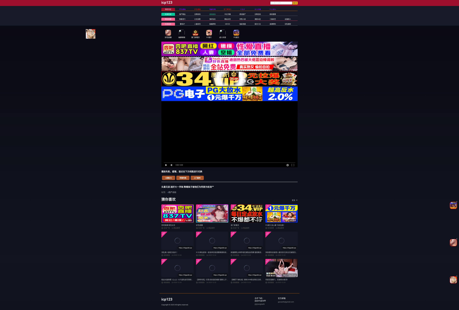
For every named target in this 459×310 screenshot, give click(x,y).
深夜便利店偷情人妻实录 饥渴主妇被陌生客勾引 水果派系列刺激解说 (290, 252)
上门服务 (197, 178)
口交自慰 (197, 19)
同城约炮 (183, 178)
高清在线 (168, 14)
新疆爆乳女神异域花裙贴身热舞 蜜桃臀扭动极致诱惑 (250, 252)
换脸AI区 (258, 19)
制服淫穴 (182, 19)
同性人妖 (243, 19)
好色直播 (199, 225)
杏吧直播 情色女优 (168, 225)
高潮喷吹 (273, 24)
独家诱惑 (243, 24)
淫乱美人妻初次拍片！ (169, 252)
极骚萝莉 (212, 24)
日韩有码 (197, 14)
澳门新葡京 (235, 225)
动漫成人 (288, 19)
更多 (293, 200)
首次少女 (258, 24)
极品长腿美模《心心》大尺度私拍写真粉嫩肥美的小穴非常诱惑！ (185, 280)
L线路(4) (168, 178)
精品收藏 (168, 19)
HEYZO (227, 24)
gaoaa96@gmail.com (286, 302)
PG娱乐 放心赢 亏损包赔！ (275, 225)
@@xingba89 (260, 304)
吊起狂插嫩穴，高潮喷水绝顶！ (277, 280)
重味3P (182, 24)
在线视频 (168, 24)
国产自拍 (172, 192)
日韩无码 (258, 14)
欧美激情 (273, 14)
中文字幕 (227, 14)
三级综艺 (273, 19)
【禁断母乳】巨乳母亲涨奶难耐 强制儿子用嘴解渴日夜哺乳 (218, 280)
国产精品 (182, 14)
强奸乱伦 (212, 19)
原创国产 (243, 14)
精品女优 (227, 19)
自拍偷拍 (212, 14)
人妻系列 (197, 24)
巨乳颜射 (288, 24)
